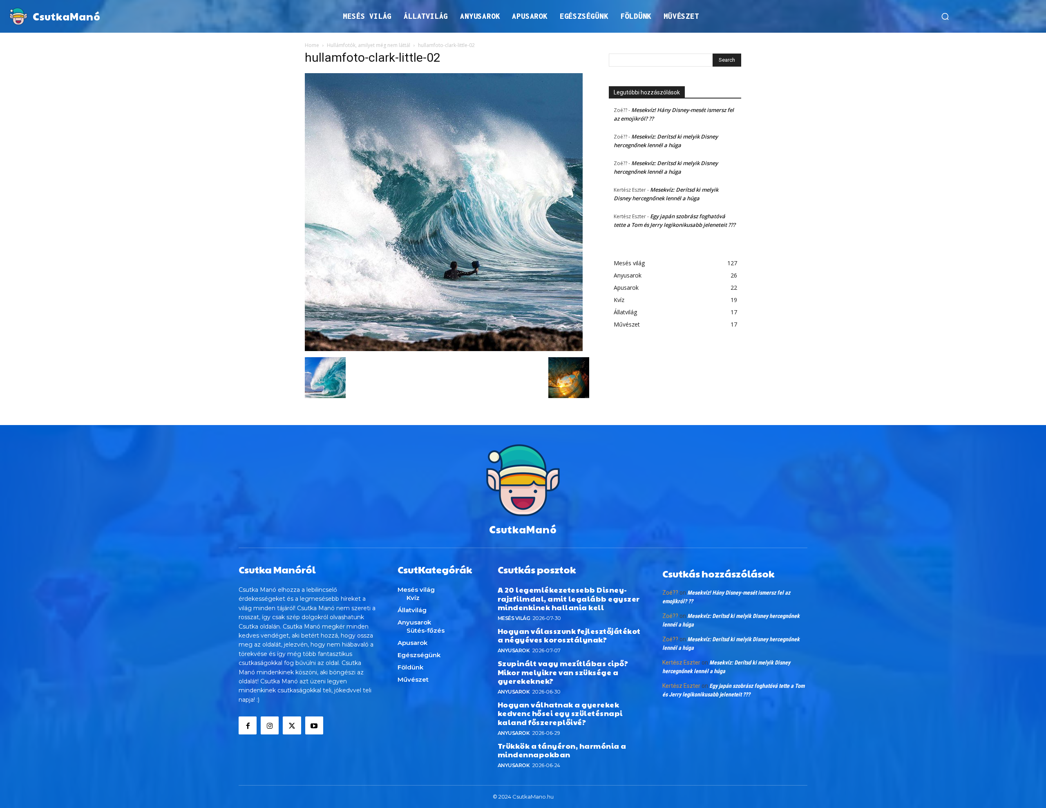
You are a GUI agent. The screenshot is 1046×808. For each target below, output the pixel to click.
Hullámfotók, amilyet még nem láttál (368, 45)
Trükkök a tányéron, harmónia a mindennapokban (562, 750)
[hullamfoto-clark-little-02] (444, 348)
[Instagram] (270, 725)
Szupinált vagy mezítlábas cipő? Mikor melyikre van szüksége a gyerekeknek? (563, 672)
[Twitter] (292, 725)
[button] (945, 16)
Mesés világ (514, 618)
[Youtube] (314, 725)
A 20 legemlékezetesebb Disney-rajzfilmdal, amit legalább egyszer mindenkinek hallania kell (569, 598)
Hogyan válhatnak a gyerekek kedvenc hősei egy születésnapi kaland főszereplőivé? (560, 713)
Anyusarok (514, 650)
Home (312, 45)
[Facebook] (248, 725)
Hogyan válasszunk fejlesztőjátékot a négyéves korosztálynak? (569, 635)
